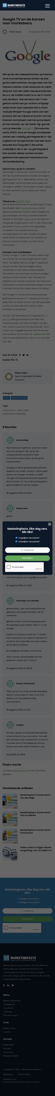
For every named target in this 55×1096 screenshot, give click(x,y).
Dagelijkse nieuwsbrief (29, 538)
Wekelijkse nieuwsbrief (29, 541)
